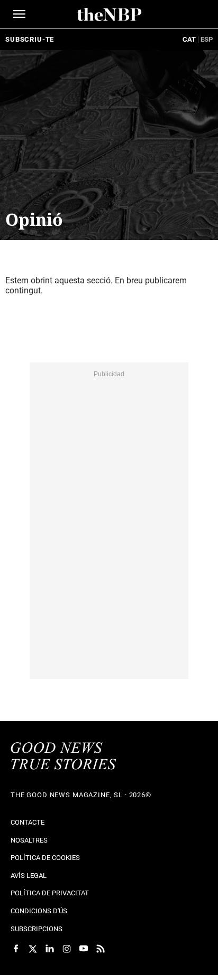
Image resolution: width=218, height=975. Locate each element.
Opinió (34, 219)
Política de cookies (45, 858)
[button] (19, 14)
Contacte (27, 822)
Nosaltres (29, 840)
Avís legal (29, 876)
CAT (189, 39)
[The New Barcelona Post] (63, 757)
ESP (207, 39)
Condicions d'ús (39, 911)
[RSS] (100, 948)
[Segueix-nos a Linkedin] (49, 948)
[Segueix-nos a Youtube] (83, 948)
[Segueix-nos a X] (33, 948)
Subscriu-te (29, 39)
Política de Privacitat (50, 893)
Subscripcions (36, 929)
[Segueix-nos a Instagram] (66, 948)
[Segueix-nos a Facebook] (16, 948)
